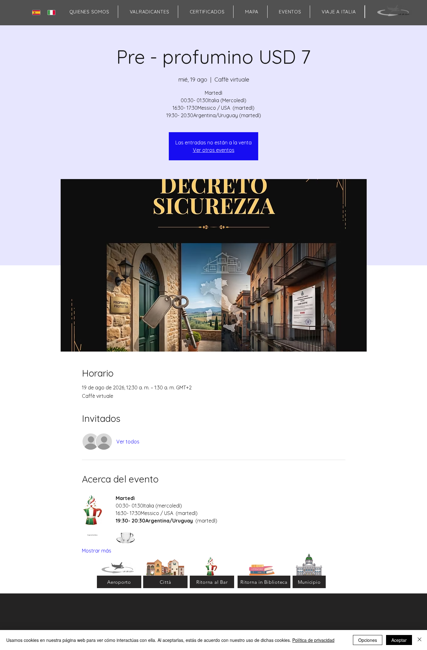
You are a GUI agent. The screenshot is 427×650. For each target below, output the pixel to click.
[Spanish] (37, 12)
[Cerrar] (419, 640)
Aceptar (399, 640)
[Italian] (52, 12)
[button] (251, 11)
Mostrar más (96, 551)
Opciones (367, 640)
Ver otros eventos (213, 150)
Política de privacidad (313, 640)
